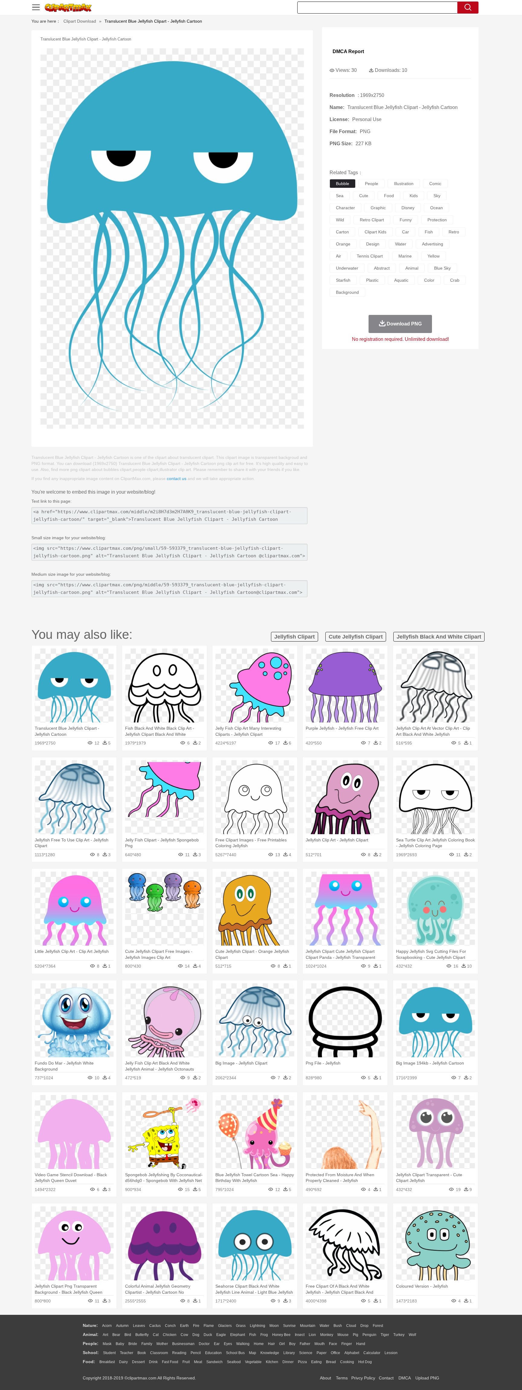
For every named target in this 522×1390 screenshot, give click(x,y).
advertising (432, 244)
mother (162, 1344)
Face (333, 1344)
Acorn (107, 1326)
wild (340, 219)
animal (411, 268)
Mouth (319, 1344)
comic (435, 183)
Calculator (371, 1353)
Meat (198, 1362)
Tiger (385, 1335)
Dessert (138, 1362)
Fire (196, 1326)
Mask (107, 1344)
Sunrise (289, 1326)
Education (213, 1353)
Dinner (288, 1362)
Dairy (123, 1362)
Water (324, 1326)
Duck (208, 1335)
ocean (436, 207)
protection (437, 219)
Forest (378, 1326)
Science (305, 1353)
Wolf (412, 1335)
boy (292, 1344)
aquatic (401, 280)
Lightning (257, 1326)
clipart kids (375, 231)
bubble (342, 183)
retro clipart (372, 219)
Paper (322, 1353)
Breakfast (107, 1362)
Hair (271, 1344)
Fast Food (170, 1362)
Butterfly (142, 1335)
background (347, 292)
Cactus (155, 1326)
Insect (299, 1335)
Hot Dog (365, 1362)
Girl (282, 1344)
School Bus (235, 1353)
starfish (343, 280)
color (429, 280)
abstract (382, 268)
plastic (372, 280)
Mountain (307, 1326)
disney (407, 207)
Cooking (347, 1362)
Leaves (139, 1326)
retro (454, 231)
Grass (241, 1326)
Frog (264, 1335)
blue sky (442, 268)
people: (90, 1343)
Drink (153, 1362)
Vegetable (253, 1362)
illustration (404, 183)
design (372, 244)
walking (243, 1344)
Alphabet (351, 1353)
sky (436, 195)
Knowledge (269, 1353)
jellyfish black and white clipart (439, 637)
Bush (338, 1326)
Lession (391, 1353)
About (325, 1378)
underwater (347, 268)
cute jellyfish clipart (356, 637)
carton (342, 231)
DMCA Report (348, 51)
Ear (217, 1344)
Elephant (237, 1335)
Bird (127, 1335)
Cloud (351, 1326)
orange (343, 244)
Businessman (183, 1344)
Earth (184, 1326)
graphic (378, 207)
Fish (252, 1335)
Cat (156, 1335)
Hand (360, 1344)
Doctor (204, 1344)
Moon (274, 1326)
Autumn (122, 1326)
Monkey (326, 1335)
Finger (346, 1344)
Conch (170, 1326)
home (259, 1344)
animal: (90, 1334)
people (371, 183)
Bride (132, 1344)
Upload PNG (427, 1378)
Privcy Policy (363, 1378)
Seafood (234, 1362)
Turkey (398, 1335)
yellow (433, 256)
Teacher (126, 1353)
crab (454, 280)
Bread (331, 1362)
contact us (176, 478)
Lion (312, 1335)
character (345, 207)
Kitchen (272, 1362)
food (389, 195)
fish (429, 231)
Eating (316, 1362)
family (146, 1344)
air (338, 256)
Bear (116, 1335)
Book (141, 1353)
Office (335, 1353)
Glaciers (225, 1326)
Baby (120, 1344)
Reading (179, 1353)
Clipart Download (79, 21)
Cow (184, 1335)
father (305, 1344)
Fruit (186, 1362)
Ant (105, 1335)
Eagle (221, 1335)
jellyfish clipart (294, 637)
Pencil (196, 1353)
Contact (386, 1378)
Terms (342, 1378)
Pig (355, 1335)
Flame (209, 1326)
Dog (195, 1335)
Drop (364, 1326)
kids (414, 195)
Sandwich (214, 1362)
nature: (90, 1325)
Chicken (169, 1335)
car (405, 231)
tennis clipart (370, 256)
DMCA (404, 1378)
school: (91, 1352)
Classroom (159, 1353)
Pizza (302, 1362)
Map (252, 1353)
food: (89, 1361)
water (400, 244)
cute (363, 195)
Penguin (369, 1335)
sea (339, 195)
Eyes (228, 1344)
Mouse (343, 1335)
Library (289, 1353)
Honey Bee (281, 1335)
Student (109, 1353)
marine (405, 256)
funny (406, 219)
